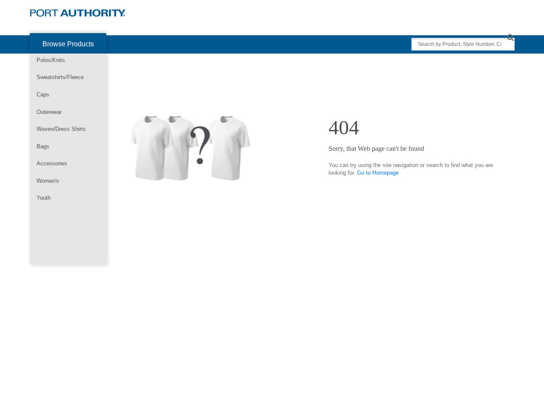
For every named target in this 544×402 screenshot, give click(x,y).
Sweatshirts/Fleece (60, 77)
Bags (43, 146)
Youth (44, 198)
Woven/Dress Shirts (61, 129)
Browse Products (68, 44)
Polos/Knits (51, 60)
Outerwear (49, 112)
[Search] (510, 37)
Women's (48, 181)
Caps (43, 94)
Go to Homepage (378, 173)
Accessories (52, 163)
